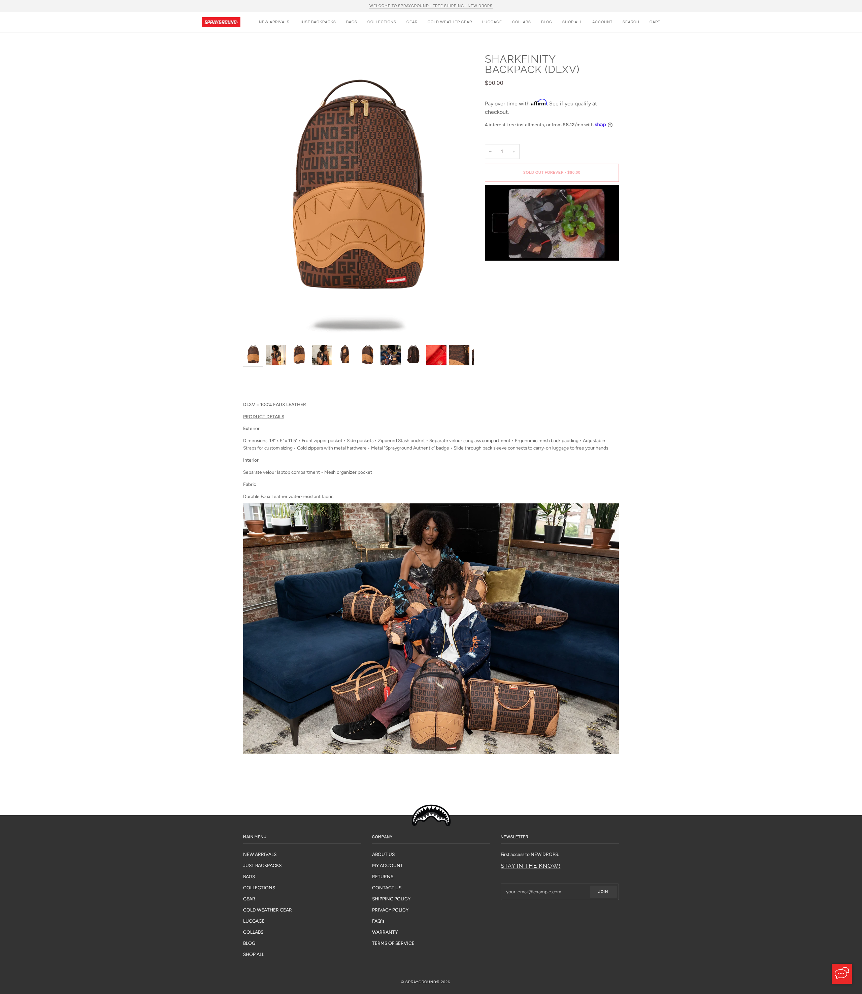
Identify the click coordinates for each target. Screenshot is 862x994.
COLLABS (253, 932)
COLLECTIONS (259, 887)
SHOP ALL (253, 954)
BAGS (249, 876)
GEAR (249, 898)
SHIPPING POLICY (391, 898)
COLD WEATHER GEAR (267, 910)
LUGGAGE (254, 921)
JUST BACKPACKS (262, 865)
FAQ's (378, 921)
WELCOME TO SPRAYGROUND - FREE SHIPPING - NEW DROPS (431, 6)
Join (603, 892)
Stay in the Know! (530, 865)
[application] (841, 973)
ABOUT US (383, 854)
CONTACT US (386, 887)
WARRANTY (385, 932)
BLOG (249, 943)
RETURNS (382, 876)
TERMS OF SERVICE (393, 943)
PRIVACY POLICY (390, 910)
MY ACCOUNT (387, 865)
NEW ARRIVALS (259, 854)
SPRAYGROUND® (422, 982)
